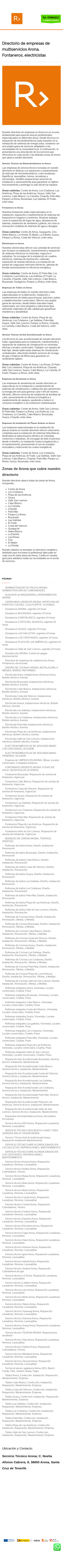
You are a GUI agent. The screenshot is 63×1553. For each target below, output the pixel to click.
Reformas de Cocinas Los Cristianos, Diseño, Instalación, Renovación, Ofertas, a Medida (27, 961)
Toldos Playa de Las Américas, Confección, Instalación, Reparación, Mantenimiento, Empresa (28, 1426)
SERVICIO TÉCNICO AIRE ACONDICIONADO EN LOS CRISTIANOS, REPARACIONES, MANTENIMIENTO (30, 1155)
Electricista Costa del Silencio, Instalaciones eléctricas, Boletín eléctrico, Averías (26, 697)
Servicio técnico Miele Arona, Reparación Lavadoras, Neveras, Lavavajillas (31, 1298)
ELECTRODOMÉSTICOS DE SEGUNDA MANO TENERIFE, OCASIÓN (29, 754)
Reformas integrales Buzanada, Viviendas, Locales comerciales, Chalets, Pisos (30, 996)
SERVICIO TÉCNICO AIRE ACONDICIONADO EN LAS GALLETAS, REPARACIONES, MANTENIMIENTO (31, 1146)
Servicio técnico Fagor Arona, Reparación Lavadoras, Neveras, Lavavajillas (31, 1234)
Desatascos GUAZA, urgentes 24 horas (25, 629)
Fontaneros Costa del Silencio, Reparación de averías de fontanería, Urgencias (27, 790)
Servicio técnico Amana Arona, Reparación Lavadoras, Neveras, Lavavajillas (26, 1163)
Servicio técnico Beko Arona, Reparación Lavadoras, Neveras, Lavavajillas (31, 1184)
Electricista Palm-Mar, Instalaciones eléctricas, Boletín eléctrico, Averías (27, 726)
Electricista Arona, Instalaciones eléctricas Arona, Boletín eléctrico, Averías (29, 676)
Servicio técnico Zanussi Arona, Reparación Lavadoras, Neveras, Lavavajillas (26, 1362)
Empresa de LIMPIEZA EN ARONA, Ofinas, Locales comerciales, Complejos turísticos (30, 761)
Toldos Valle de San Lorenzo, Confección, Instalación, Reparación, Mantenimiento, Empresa (28, 1433)
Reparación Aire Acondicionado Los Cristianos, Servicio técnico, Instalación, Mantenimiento (28, 1089)
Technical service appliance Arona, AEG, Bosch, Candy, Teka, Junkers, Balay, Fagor (28, 1369)
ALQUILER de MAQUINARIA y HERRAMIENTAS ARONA (29, 596)
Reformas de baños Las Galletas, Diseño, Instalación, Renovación (31, 882)
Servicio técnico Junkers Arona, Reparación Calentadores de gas (26, 1270)
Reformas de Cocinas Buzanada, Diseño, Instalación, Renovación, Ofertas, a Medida (31, 925)
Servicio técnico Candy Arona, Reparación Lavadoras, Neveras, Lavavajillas (25, 1198)
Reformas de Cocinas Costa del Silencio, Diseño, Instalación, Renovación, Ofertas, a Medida (29, 939)
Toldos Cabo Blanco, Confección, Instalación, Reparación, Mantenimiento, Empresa (27, 1384)
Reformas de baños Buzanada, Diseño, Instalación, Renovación (30, 854)
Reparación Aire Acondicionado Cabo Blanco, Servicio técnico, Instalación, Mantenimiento (27, 1067)
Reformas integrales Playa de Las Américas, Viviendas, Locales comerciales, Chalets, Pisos (26, 1046)
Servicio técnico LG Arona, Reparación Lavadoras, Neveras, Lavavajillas (30, 1277)
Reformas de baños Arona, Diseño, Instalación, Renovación (28, 847)
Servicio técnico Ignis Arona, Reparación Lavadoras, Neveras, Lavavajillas (30, 1255)
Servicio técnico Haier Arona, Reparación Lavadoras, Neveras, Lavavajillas (31, 1241)
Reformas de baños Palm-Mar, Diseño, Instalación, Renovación (30, 897)
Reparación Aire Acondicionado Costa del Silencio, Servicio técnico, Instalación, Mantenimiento (30, 1075)
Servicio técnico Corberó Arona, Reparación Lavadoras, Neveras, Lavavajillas (26, 1213)
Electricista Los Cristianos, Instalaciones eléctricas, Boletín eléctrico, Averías (30, 719)
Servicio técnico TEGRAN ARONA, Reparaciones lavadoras (29, 1334)
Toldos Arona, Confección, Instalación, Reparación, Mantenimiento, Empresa (30, 1376)
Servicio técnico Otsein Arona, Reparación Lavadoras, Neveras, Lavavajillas (25, 1305)
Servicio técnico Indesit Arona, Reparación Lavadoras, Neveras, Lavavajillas (25, 1263)
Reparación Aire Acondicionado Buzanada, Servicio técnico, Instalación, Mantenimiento (30, 1060)
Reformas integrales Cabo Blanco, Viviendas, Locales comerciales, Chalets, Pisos (27, 1003)
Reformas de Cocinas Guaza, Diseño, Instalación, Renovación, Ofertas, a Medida (29, 946)
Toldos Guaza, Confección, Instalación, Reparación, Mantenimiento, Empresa (30, 1398)
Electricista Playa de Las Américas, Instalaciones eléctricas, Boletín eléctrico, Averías (29, 733)
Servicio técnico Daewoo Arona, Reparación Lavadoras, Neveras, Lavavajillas (26, 1220)
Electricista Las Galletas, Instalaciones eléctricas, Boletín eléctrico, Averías (29, 711)
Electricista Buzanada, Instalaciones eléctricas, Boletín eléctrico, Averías (28, 683)
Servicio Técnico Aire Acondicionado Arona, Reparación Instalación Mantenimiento (26, 1139)
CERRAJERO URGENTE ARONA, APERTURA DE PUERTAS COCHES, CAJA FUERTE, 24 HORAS (30, 603)
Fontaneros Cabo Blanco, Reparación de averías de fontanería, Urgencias (30, 783)
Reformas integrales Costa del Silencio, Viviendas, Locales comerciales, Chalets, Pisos (30, 1010)
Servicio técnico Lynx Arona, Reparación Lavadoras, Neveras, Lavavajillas (30, 1291)
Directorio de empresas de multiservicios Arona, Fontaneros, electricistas (28, 662)
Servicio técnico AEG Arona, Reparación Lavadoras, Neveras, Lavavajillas (30, 1124)
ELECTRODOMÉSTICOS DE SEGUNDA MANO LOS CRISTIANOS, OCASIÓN (29, 747)
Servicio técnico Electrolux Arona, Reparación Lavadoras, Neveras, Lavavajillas (27, 1227)
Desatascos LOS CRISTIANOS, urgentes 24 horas (31, 637)
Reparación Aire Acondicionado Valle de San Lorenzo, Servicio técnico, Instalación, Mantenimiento (29, 1110)
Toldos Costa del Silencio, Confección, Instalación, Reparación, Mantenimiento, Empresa (30, 1391)
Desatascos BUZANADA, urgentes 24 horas (28, 613)
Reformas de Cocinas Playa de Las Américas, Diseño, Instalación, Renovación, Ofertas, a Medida (28, 975)
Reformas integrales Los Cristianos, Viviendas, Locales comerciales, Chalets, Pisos (28, 1032)
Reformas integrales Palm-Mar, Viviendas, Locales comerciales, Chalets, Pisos (30, 1039)
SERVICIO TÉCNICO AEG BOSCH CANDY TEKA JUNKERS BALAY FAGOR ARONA (30, 1132)
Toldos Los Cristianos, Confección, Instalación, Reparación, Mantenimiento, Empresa (28, 1412)
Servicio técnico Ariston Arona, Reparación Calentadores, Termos (26, 1170)
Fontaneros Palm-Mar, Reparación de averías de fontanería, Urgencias (29, 818)
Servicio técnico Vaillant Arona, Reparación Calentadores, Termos (26, 1348)
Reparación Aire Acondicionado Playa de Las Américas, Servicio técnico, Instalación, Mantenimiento (30, 1103)
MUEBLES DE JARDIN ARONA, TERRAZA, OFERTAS (27, 840)
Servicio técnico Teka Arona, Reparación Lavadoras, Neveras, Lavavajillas (30, 1341)
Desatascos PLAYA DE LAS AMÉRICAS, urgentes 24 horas (31, 643)
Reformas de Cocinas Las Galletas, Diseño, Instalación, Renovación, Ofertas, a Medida (26, 954)
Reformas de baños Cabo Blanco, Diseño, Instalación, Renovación (25, 861)
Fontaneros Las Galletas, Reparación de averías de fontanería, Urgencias (30, 804)
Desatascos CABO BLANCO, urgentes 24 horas (30, 617)
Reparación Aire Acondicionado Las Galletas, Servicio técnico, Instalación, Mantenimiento (27, 1082)
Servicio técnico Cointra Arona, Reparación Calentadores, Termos (26, 1206)
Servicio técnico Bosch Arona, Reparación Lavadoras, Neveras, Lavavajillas (25, 1191)
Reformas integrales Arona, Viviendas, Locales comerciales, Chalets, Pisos (28, 989)
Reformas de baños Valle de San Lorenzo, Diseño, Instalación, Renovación (30, 911)
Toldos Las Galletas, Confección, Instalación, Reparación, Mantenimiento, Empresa (27, 1405)
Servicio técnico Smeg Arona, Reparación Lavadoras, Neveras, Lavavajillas (31, 1327)
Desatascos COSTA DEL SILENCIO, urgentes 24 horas (29, 623)
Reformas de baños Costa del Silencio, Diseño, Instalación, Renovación (28, 868)
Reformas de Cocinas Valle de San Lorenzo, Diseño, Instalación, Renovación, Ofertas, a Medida (31, 982)
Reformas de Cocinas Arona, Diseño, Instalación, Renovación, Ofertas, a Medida (29, 918)
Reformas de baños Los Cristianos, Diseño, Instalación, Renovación (26, 889)
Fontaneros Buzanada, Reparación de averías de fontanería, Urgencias (29, 776)
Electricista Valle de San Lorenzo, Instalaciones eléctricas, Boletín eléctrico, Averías (28, 740)
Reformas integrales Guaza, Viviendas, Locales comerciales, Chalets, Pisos (28, 1018)
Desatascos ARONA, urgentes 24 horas (25, 609)
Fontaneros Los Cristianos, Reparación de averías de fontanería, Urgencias (31, 811)
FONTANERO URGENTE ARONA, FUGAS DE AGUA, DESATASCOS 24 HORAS (28, 768)
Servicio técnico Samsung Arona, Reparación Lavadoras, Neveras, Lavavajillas (27, 1312)
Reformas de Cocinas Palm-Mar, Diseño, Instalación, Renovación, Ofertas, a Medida (31, 968)
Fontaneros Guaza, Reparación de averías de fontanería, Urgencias (27, 797)
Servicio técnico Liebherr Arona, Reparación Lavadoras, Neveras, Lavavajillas (26, 1284)
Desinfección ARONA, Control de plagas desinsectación (24, 654)
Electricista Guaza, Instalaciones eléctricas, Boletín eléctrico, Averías (30, 704)
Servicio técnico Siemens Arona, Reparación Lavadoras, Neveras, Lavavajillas (27, 1319)
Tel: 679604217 (50, 17)
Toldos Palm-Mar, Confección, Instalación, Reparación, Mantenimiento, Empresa (25, 1419)
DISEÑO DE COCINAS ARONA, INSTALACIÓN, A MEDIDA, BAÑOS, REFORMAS (30, 669)
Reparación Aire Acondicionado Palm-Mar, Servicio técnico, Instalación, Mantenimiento (30, 1096)
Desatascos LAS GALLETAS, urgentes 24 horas (30, 633)
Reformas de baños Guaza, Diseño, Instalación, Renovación (28, 875)
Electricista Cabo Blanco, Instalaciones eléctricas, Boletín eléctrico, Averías (29, 690)
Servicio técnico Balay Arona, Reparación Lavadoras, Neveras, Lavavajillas (31, 1177)
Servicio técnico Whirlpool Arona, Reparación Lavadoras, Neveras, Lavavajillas (27, 1355)
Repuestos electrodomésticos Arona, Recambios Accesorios (29, 1117)
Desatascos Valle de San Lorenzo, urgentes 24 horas (32, 649)
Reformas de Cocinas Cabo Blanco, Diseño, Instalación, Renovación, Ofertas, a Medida (26, 932)
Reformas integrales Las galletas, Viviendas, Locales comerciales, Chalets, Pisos (31, 1025)
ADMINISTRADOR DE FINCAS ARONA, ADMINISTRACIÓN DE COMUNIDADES (25, 589)
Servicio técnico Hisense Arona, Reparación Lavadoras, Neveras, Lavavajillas (26, 1248)
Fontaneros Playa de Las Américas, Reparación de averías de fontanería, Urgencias (30, 825)
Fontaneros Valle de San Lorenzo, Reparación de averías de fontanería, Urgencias (29, 832)
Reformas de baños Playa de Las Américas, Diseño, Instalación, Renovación (30, 904)
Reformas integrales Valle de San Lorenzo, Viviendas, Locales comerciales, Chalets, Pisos (26, 1053)
